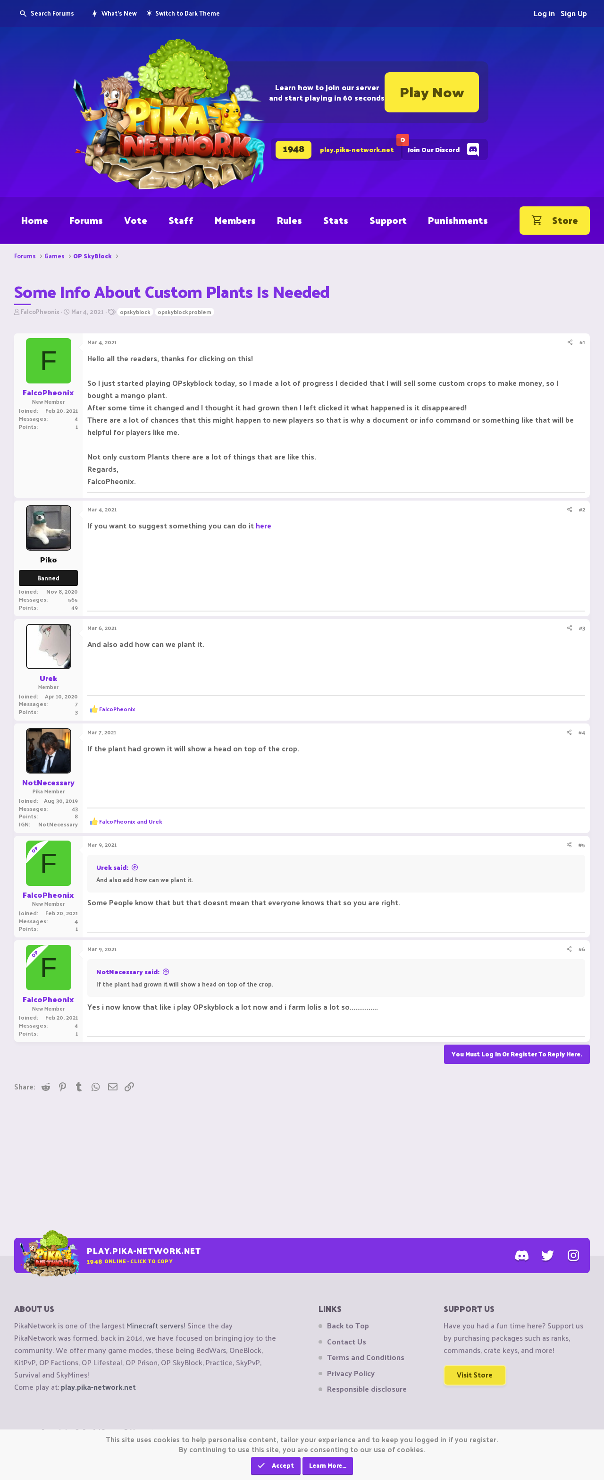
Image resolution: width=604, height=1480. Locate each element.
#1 (582, 342)
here (263, 525)
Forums (86, 220)
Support (388, 220)
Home (34, 220)
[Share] (570, 342)
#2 (582, 509)
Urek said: (112, 867)
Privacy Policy (351, 1373)
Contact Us (346, 1341)
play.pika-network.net (98, 1387)
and (130, 821)
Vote (135, 220)
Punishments (458, 220)
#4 (582, 732)
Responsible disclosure (367, 1389)
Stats (335, 220)
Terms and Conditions (365, 1357)
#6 (582, 949)
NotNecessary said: (127, 972)
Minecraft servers (155, 1325)
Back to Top (348, 1325)
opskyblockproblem (184, 312)
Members (235, 220)
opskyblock (135, 312)
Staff (180, 220)
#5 (582, 844)
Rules (289, 220)
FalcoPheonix (40, 311)
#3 (582, 627)
